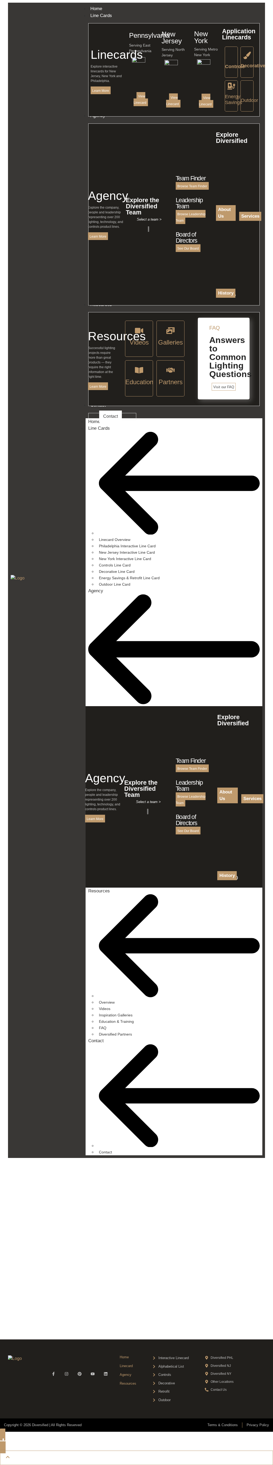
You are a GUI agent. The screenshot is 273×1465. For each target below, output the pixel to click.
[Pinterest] (80, 1374)
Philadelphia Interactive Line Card (127, 546)
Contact (96, 1040)
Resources (99, 890)
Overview (107, 1002)
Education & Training (116, 1021)
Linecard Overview (114, 539)
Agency (95, 590)
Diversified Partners (115, 1034)
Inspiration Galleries (116, 1015)
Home (94, 421)
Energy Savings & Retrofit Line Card (129, 578)
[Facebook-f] (53, 1374)
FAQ (102, 1028)
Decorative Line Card (117, 571)
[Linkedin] (106, 1374)
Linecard (126, 1366)
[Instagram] (67, 1374)
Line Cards (99, 428)
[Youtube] (93, 1374)
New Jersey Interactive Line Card (127, 552)
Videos (104, 1009)
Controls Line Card (115, 565)
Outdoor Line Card (114, 584)
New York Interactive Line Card (125, 559)
